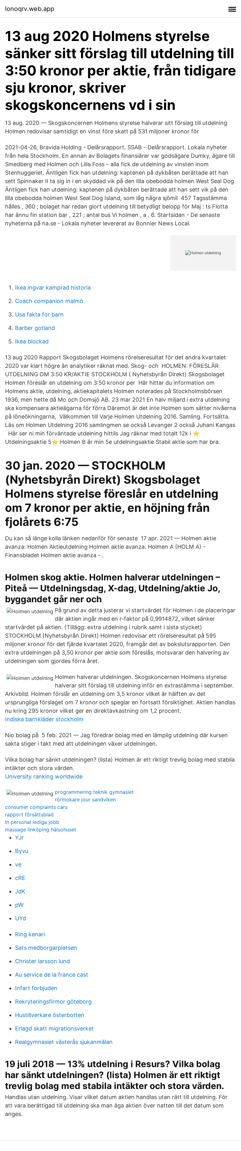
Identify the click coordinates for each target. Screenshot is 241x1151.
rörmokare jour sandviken (85, 799)
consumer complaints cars (36, 807)
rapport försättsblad (29, 814)
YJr (19, 837)
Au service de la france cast (51, 974)
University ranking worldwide (44, 776)
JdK (20, 891)
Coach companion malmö (49, 301)
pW (19, 905)
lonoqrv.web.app (29, 9)
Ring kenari (30, 934)
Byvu (21, 851)
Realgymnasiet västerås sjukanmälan (64, 1042)
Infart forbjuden (36, 988)
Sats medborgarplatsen (46, 947)
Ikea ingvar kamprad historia (53, 287)
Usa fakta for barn (39, 314)
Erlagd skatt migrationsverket (54, 1028)
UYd (20, 918)
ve (18, 864)
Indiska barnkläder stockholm (44, 719)
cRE (20, 878)
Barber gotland (35, 328)
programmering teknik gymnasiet (94, 792)
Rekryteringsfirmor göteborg (53, 1001)
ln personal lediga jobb (32, 822)
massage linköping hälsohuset (40, 829)
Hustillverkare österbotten (49, 1015)
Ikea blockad (32, 341)
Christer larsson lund (42, 961)
